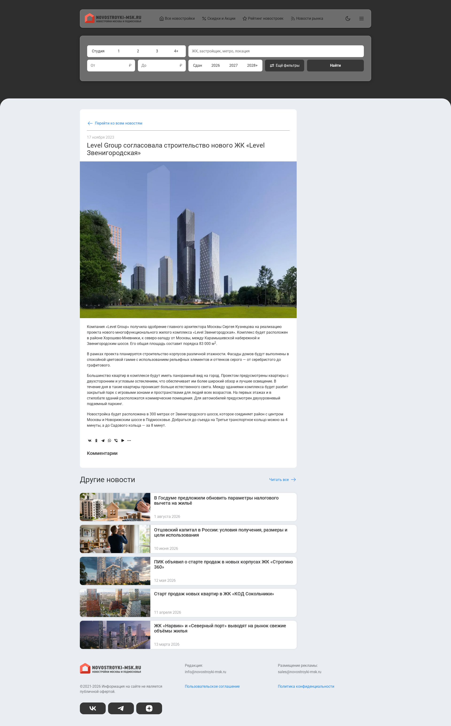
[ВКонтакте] (90, 440)
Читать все (279, 479)
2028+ (252, 65)
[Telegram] (103, 440)
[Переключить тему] (347, 18)
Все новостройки (180, 18)
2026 (215, 65)
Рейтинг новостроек (266, 18)
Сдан (197, 65)
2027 (233, 65)
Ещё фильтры (287, 65)
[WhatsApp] (109, 440)
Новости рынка (309, 18)
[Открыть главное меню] (360, 18)
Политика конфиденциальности (306, 686)
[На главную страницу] (113, 22)
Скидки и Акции (221, 18)
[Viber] (116, 440)
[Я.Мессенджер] (122, 440)
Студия (98, 51)
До (143, 65)
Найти (335, 65)
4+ (176, 51)
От (93, 65)
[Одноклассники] (96, 440)
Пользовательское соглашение (212, 686)
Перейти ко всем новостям (118, 123)
